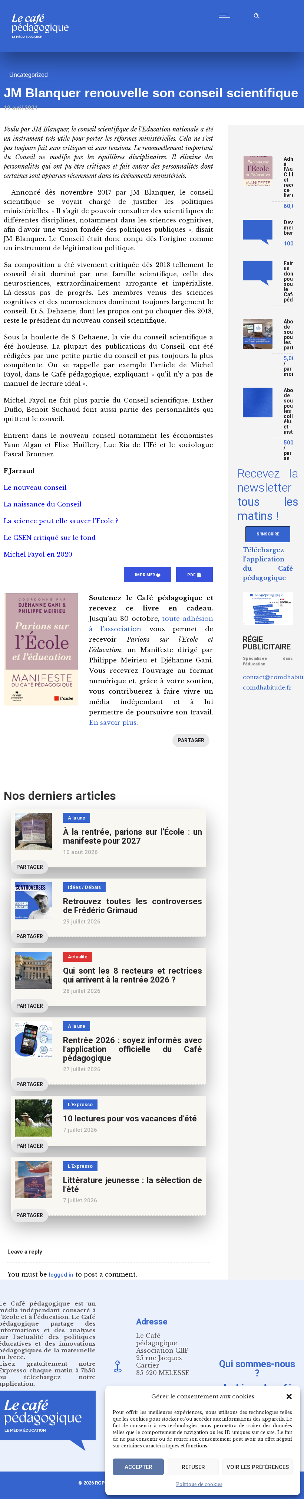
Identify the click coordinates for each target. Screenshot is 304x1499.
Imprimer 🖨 (147, 575)
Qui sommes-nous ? (257, 1368)
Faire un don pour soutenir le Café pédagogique (288, 282)
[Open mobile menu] (226, 15)
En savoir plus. (113, 723)
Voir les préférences (258, 1467)
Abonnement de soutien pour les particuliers (288, 335)
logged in (61, 1274)
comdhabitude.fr (267, 687)
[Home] (43, 50)
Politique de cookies (199, 1484)
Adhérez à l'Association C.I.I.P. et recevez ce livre (288, 177)
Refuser (193, 1467)
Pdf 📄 (194, 575)
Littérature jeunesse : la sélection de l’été (132, 1185)
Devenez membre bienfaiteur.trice (288, 228)
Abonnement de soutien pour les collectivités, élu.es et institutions (288, 411)
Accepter (138, 1467)
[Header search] (256, 15)
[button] (289, 1396)
